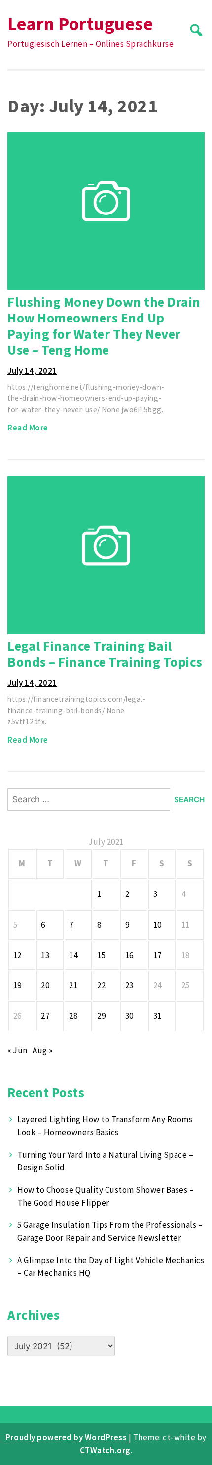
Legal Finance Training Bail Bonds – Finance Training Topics (105, 654)
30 (129, 1015)
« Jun (17, 1050)
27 (45, 1015)
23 (129, 985)
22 (101, 985)
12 (17, 955)
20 (45, 985)
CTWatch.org (105, 1450)
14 (73, 955)
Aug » (43, 1050)
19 (17, 985)
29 (101, 1015)
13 (45, 955)
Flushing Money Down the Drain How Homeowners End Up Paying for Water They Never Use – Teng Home (104, 325)
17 (157, 955)
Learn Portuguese (80, 23)
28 (73, 1015)
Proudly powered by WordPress (67, 1437)
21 (73, 985)
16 (129, 955)
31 (157, 1015)
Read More (27, 427)
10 (157, 924)
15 (101, 955)
